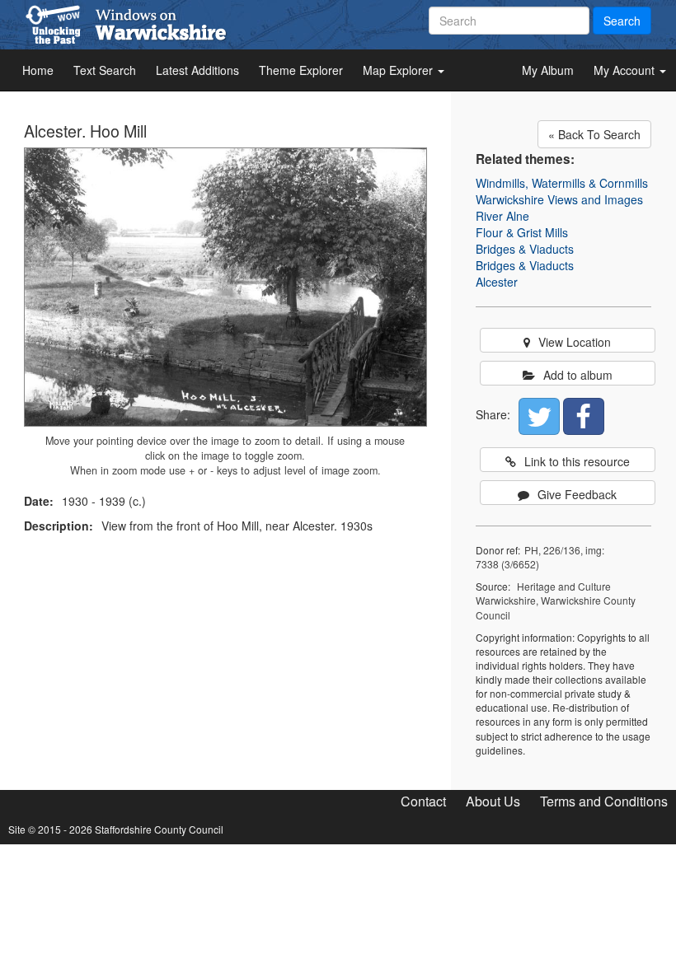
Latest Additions (197, 70)
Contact (423, 801)
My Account (626, 70)
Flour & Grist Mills (522, 232)
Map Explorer (399, 70)
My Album (548, 70)
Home (38, 70)
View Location (574, 342)
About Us (493, 801)
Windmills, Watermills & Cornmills (562, 183)
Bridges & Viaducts (525, 249)
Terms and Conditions (604, 801)
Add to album (578, 375)
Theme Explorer (301, 70)
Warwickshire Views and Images (559, 199)
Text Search (104, 70)
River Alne (502, 216)
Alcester (497, 281)
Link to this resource (577, 461)
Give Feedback (577, 494)
